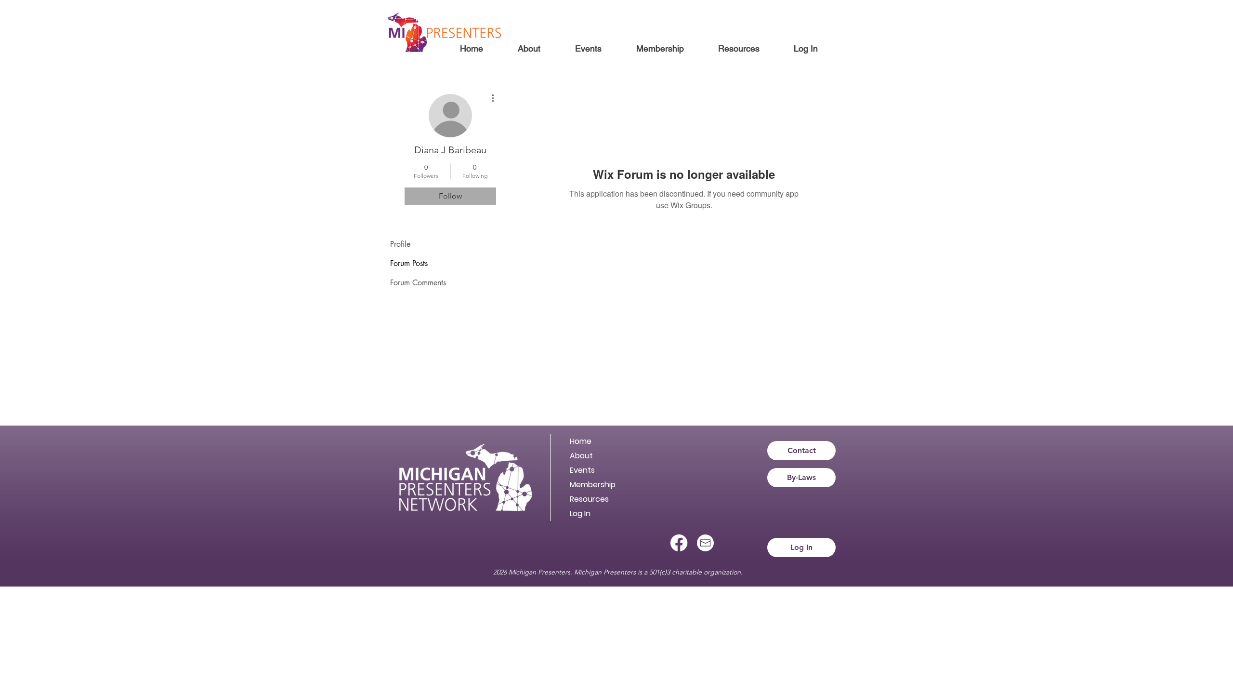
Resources (589, 499)
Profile (400, 244)
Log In (580, 513)
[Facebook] (679, 543)
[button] (528, 48)
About (581, 455)
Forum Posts (409, 263)
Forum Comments (418, 283)
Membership (593, 484)
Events (582, 470)
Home (580, 441)
